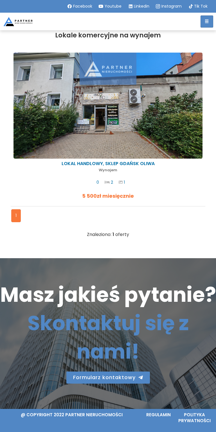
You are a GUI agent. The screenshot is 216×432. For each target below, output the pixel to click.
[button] (108, 378)
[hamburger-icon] (207, 21)
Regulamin (158, 415)
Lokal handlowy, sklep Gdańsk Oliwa (108, 167)
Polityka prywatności (194, 418)
